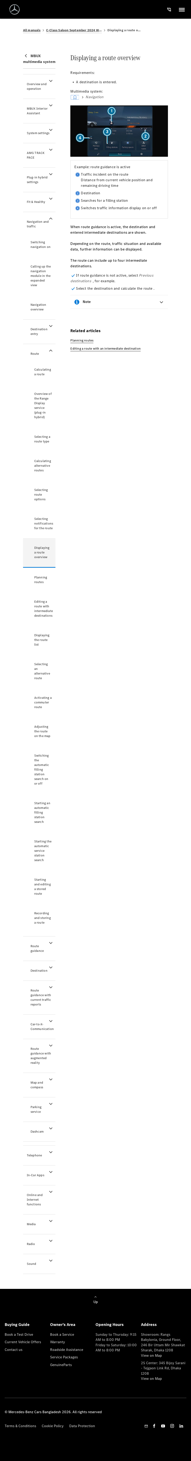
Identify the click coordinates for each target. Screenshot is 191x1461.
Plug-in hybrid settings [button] (37, 179)
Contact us (13, 1349)
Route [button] (35, 353)
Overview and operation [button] (37, 86)
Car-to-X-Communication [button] (42, 1026)
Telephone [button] (34, 1155)
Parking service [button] (36, 1109)
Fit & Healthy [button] (36, 202)
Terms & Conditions (20, 1425)
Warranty (57, 1341)
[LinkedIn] (181, 1426)
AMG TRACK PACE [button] (36, 155)
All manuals (32, 30)
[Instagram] (172, 1426)
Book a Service (62, 1334)
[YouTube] (163, 1426)
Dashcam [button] (37, 1131)
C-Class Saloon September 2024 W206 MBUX (74, 30)
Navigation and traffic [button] (38, 224)
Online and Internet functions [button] (35, 1200)
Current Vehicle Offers (23, 1341)
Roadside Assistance (66, 1349)
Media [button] (31, 1224)
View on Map (151, 1355)
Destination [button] (39, 970)
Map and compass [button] (37, 1084)
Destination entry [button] (39, 331)
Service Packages (64, 1357)
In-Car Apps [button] (35, 1175)
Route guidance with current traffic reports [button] (41, 997)
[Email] (146, 1426)
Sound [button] (31, 1264)
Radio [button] (31, 1244)
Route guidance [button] (37, 948)
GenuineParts (61, 1364)
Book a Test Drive (19, 1334)
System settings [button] (38, 133)
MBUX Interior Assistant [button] (37, 110)
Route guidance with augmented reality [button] (41, 1056)
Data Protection (82, 1425)
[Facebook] (154, 1426)
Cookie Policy (53, 1425)
